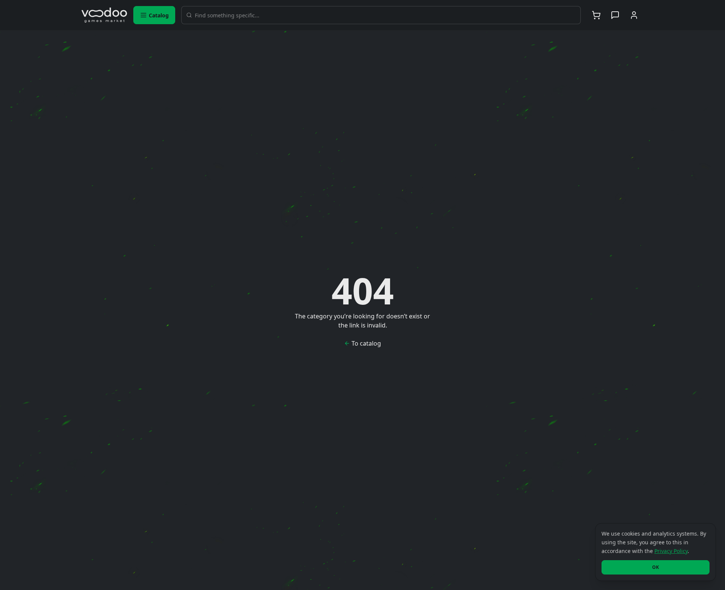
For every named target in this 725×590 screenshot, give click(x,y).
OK (655, 567)
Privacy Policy (671, 550)
